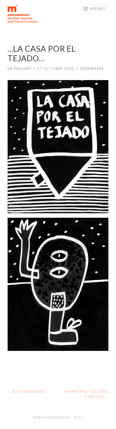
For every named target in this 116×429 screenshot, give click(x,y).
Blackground (27, 391)
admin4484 (92, 68)
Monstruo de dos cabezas (86, 394)
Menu (98, 8)
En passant (20, 68)
